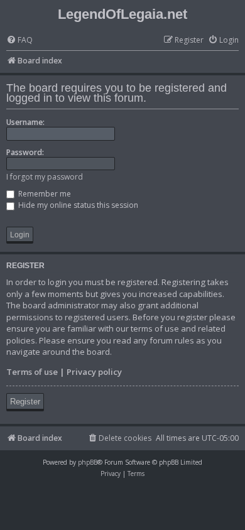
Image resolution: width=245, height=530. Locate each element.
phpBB (87, 462)
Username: (25, 122)
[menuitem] (19, 40)
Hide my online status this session (77, 205)
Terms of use (32, 371)
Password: (25, 152)
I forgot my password (44, 176)
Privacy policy (94, 371)
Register (25, 401)
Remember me (43, 193)
